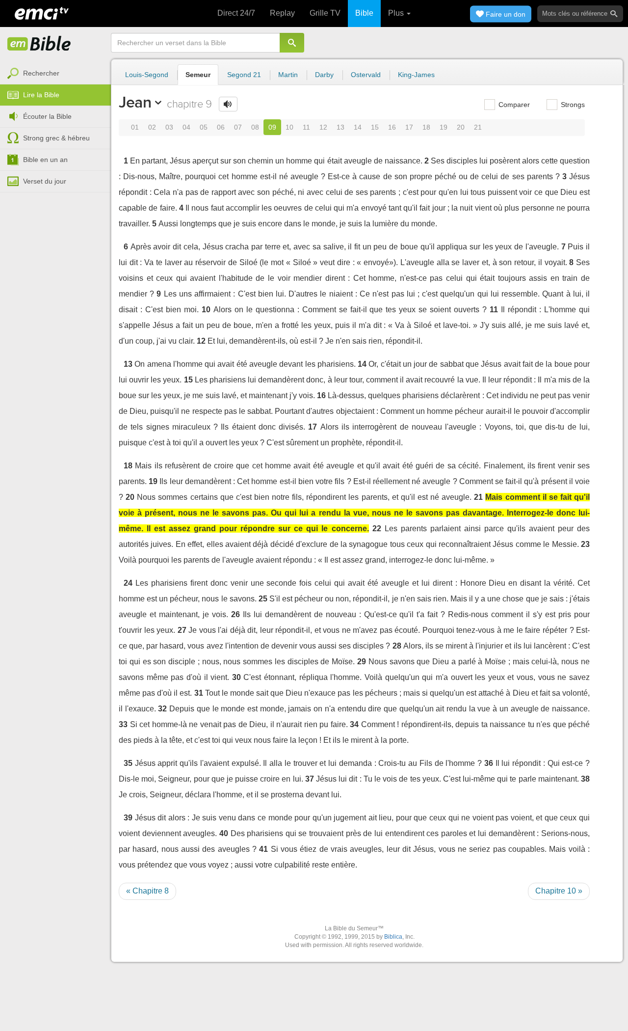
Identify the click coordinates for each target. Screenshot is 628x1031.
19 (443, 127)
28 (396, 646)
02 (152, 127)
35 (128, 763)
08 (255, 127)
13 (340, 127)
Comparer (513, 105)
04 (186, 127)
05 (204, 127)
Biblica (393, 936)
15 (375, 127)
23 (585, 544)
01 (135, 127)
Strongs (572, 105)
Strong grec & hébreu (56, 138)
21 (478, 127)
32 (162, 709)
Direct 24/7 (236, 13)
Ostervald (366, 75)
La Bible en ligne (39, 44)
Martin (288, 75)
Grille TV (325, 13)
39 (128, 818)
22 (376, 528)
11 (306, 127)
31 (198, 693)
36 (488, 763)
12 (323, 127)
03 (169, 127)
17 (409, 127)
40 (223, 833)
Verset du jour (44, 181)
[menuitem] (55, 73)
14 (358, 127)
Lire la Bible (41, 95)
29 (361, 661)
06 (221, 127)
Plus (397, 13)
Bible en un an (45, 159)
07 (238, 127)
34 (354, 724)
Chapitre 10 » (558, 891)
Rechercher (41, 73)
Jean (135, 102)
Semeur (197, 75)
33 (123, 724)
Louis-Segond (146, 75)
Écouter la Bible (47, 116)
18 (426, 127)
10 (289, 127)
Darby (324, 75)
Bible (364, 13)
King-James (416, 75)
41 (263, 849)
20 (461, 127)
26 (235, 614)
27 (182, 630)
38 (585, 779)
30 (236, 677)
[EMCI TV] (42, 12)
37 (309, 779)
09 (272, 127)
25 (263, 599)
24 (128, 583)
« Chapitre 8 (147, 891)
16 (392, 127)
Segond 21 (244, 75)
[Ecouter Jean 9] (228, 104)
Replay (282, 13)
